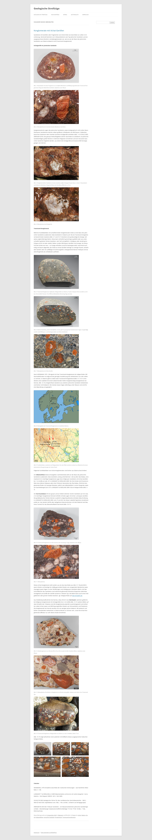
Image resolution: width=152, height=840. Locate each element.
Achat (79, 815)
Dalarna (83, 815)
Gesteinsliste (75, 14)
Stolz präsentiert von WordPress (49, 832)
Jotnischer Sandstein (49, 817)
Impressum (85, 14)
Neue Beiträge (55, 14)
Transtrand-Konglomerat (68, 817)
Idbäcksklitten (39, 817)
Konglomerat (58, 817)
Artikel (65, 14)
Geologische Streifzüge (46, 8)
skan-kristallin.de (77, 595)
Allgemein (60, 815)
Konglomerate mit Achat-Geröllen (49, 30)
